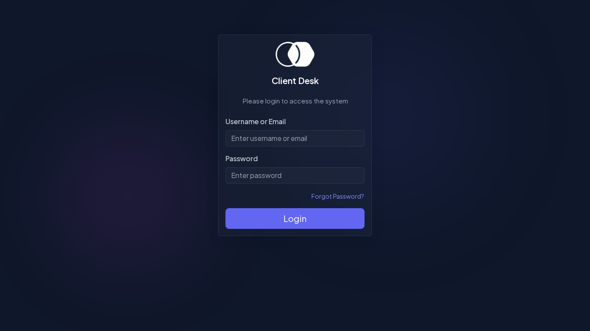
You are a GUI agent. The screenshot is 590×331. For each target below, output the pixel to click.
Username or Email (255, 121)
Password (241, 158)
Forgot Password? (337, 196)
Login (295, 218)
